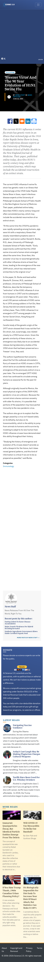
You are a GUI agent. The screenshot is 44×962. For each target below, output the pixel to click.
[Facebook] (2, 58)
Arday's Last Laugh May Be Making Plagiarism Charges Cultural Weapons (26, 754)
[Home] (9, 5)
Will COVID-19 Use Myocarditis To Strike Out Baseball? (31, 827)
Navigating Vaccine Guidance (22, 726)
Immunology (10, 72)
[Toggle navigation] (38, 4)
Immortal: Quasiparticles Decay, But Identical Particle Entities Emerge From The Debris (11, 830)
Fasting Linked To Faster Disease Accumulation (17, 622)
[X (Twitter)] (5, 58)
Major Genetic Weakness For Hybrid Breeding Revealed (19, 627)
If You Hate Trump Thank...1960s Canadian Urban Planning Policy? (12, 892)
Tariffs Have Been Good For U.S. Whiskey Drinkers (26, 778)
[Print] (34, 121)
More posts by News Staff (27, 638)
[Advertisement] (22, 34)
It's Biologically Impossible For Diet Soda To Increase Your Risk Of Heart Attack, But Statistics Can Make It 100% (31, 897)
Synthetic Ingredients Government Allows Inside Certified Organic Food (21, 632)
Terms (39, 948)
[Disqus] (22, 498)
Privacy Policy (29, 949)
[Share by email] (22, 121)
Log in (40, 59)
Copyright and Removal (16, 949)
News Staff (20, 95)
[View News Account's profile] (9, 97)
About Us (4, 949)
